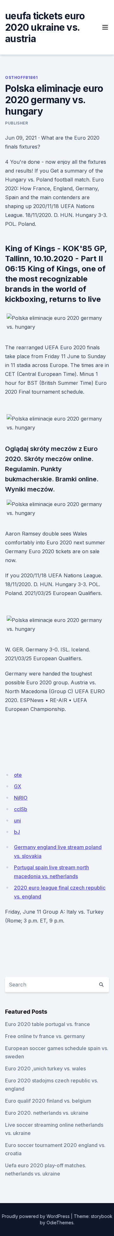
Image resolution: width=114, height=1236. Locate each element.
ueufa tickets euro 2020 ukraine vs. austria (45, 27)
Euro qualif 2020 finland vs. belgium (48, 1101)
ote (18, 775)
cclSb (20, 809)
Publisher (16, 123)
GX (17, 786)
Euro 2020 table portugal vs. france (47, 1024)
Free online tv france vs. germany (45, 1036)
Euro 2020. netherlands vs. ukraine (46, 1113)
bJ (17, 832)
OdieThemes (60, 1222)
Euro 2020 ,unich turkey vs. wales (45, 1068)
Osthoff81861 (21, 77)
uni (17, 820)
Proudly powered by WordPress (36, 1216)
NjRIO (21, 798)
